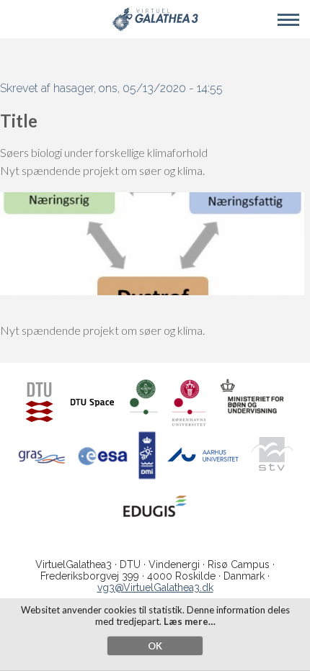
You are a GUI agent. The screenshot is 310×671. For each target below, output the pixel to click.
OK (155, 646)
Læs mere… (190, 621)
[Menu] (288, 20)
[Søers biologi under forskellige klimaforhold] (152, 290)
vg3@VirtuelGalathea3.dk (155, 587)
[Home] (155, 28)
